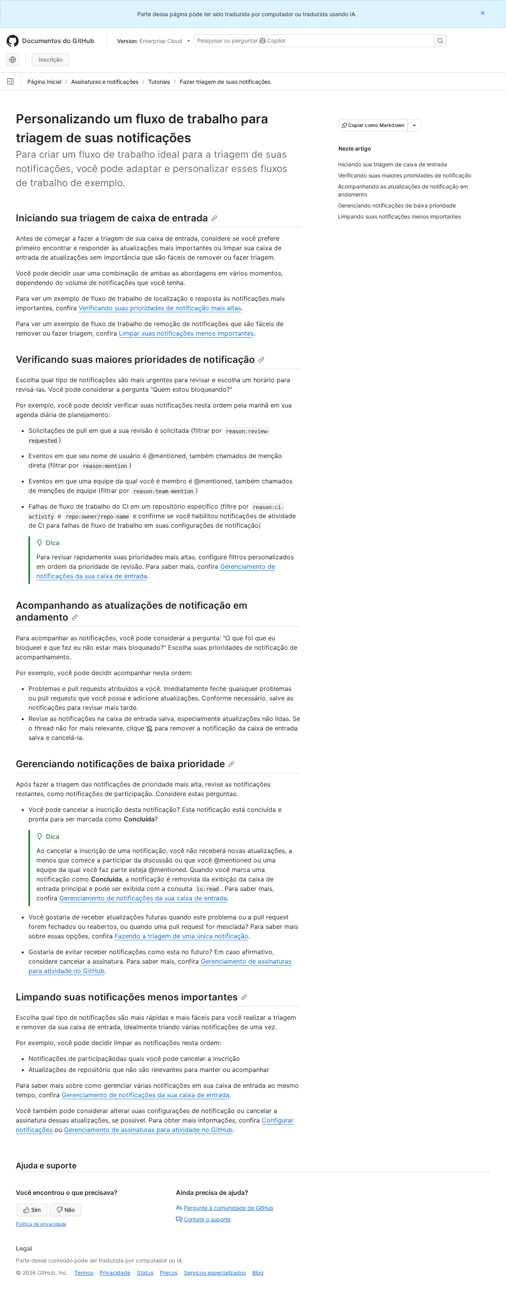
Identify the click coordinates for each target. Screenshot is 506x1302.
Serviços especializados (215, 1272)
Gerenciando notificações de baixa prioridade (120, 764)
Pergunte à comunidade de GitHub (229, 1207)
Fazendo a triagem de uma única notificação (181, 936)
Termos (83, 1272)
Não (69, 1209)
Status (145, 1272)
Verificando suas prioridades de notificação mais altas (160, 308)
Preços (168, 1272)
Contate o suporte (207, 1219)
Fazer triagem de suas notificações (225, 81)
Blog (258, 1272)
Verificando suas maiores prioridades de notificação (135, 359)
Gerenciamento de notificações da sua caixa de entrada (143, 898)
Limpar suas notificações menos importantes (186, 333)
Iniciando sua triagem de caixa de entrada (112, 218)
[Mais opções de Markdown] (414, 125)
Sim (36, 1209)
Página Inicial (44, 81)
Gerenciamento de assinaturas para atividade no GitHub (148, 1130)
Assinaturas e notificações (104, 81)
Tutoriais (159, 81)
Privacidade (115, 1272)
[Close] (483, 12)
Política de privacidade (41, 1224)
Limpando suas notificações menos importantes (127, 997)
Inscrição (50, 59)
